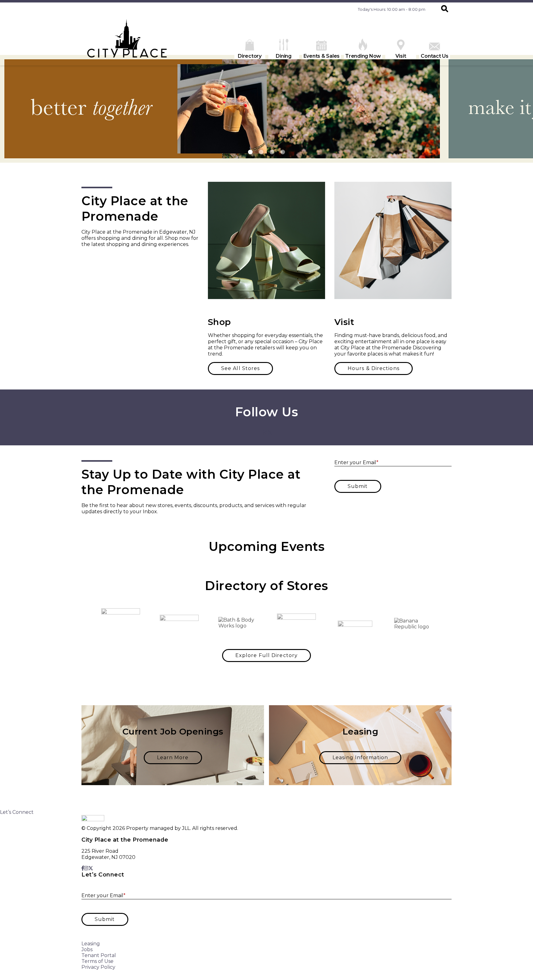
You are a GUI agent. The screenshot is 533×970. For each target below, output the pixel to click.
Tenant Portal (98, 955)
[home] (127, 40)
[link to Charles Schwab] (120, 623)
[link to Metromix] (355, 624)
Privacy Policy (98, 967)
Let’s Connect (17, 812)
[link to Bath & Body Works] (237, 624)
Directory (250, 56)
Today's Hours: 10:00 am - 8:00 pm (391, 9)
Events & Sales (322, 56)
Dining (283, 56)
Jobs (87, 949)
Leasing (90, 944)
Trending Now (363, 56)
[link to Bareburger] (179, 624)
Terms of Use (97, 961)
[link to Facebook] (262, 432)
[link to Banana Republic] (413, 624)
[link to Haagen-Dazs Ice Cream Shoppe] (296, 624)
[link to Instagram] (265, 432)
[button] (445, 9)
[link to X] (269, 432)
